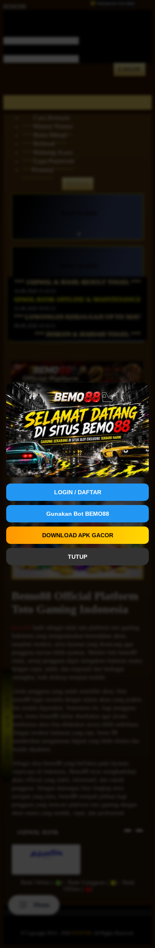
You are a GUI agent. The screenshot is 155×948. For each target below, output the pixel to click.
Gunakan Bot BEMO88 (77, 513)
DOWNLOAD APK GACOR (77, 535)
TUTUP (77, 556)
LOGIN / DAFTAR (77, 492)
